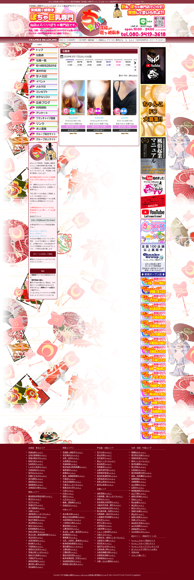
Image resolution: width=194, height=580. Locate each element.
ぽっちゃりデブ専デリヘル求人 (144, 549)
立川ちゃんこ (33, 502)
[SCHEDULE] (42, 55)
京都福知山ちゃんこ (105, 558)
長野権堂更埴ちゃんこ (106, 473)
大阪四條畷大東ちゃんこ (107, 552)
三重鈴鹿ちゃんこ (70, 552)
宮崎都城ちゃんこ (138, 478)
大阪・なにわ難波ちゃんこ (108, 561)
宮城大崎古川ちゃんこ (37, 458)
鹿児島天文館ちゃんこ (140, 455)
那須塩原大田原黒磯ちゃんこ (75, 467)
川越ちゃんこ (33, 511)
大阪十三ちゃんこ (104, 534)
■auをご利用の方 (36, 233)
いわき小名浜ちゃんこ (37, 467)
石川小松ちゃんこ (104, 452)
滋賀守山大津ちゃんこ (106, 546)
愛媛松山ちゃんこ (138, 452)
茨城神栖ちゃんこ (70, 464)
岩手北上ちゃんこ (35, 473)
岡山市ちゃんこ (137, 514)
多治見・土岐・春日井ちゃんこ (76, 531)
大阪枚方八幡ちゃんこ (106, 540)
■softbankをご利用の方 (38, 236)
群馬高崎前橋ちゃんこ (37, 517)
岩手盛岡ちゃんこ (35, 478)
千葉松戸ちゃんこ (35, 558)
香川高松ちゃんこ (138, 467)
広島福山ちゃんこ (138, 470)
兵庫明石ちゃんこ (104, 525)
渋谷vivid (135, 552)
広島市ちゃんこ (137, 487)
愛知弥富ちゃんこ (70, 525)
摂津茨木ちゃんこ (104, 543)
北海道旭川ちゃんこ (36, 470)
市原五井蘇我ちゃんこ (72, 481)
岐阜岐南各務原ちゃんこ (73, 543)
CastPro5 (137, 575)
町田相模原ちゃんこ (36, 528)
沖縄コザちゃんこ (138, 520)
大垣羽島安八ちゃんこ (72, 520)
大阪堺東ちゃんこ (104, 528)
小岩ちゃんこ (68, 490)
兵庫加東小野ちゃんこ (106, 549)
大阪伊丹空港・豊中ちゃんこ (109, 505)
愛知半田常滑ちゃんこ (72, 555)
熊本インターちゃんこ (140, 461)
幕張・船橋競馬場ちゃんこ (74, 476)
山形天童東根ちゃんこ (37, 455)
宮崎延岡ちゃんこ (138, 529)
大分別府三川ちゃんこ (140, 532)
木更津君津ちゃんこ (36, 540)
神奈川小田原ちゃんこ (37, 555)
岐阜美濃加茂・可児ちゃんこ (75, 558)
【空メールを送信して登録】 (43, 254)
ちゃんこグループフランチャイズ (145, 546)
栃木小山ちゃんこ (35, 525)
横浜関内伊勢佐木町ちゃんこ (40, 496)
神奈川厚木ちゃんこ (36, 531)
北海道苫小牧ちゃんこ (37, 487)
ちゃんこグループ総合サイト (143, 540)
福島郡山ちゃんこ (35, 481)
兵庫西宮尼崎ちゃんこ (106, 555)
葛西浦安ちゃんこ (70, 470)
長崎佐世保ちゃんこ (139, 458)
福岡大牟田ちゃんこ (139, 517)
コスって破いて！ (138, 555)
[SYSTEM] (42, 65)
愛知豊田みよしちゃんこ (73, 546)
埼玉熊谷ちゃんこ (35, 522)
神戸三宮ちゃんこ (104, 522)
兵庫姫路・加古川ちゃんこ (108, 514)
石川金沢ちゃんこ (104, 458)
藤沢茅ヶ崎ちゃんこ (36, 564)
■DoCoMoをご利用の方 (38, 231)
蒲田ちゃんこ (68, 496)
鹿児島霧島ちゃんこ (139, 464)
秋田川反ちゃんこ (35, 461)
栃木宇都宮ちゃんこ (36, 520)
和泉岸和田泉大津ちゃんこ (108, 508)
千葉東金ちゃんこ (35, 546)
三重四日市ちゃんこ (71, 528)
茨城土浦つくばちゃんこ (38, 552)
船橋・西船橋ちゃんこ (72, 502)
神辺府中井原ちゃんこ (140, 523)
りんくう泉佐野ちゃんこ (107, 531)
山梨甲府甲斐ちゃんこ (106, 470)
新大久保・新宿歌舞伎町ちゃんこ (42, 534)
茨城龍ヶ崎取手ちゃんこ (73, 452)
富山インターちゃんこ (106, 461)
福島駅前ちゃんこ (35, 484)
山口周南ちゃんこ (138, 484)
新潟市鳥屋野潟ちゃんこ (107, 476)
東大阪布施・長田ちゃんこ (108, 511)
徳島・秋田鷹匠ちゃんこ (141, 476)
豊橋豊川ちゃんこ (70, 537)
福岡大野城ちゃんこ (139, 496)
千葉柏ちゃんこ (69, 478)
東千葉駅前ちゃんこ (36, 508)
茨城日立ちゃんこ (70, 505)
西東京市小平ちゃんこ (72, 487)
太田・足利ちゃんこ (71, 458)
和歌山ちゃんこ (103, 499)
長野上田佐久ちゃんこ (106, 481)
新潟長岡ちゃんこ (104, 464)
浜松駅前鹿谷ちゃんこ (72, 561)
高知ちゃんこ (136, 499)
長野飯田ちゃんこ (104, 467)
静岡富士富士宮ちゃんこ (73, 564)
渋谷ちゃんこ (68, 493)
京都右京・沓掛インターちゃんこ (111, 537)
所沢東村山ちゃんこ (71, 455)
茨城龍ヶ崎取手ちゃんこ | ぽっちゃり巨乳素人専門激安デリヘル (85, 575)
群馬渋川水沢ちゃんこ (37, 549)
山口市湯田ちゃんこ (139, 526)
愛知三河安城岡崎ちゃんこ (74, 517)
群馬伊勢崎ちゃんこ (36, 561)
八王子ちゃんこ (69, 499)
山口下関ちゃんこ (138, 493)
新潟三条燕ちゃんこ (105, 484)
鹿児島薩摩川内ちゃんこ (141, 473)
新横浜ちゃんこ (69, 473)
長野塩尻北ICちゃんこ (106, 478)
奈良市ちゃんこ (103, 520)
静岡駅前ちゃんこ (70, 534)
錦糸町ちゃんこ (34, 543)
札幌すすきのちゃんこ (37, 476)
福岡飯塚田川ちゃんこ (140, 490)
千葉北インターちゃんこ (73, 484)
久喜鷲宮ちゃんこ (70, 461)
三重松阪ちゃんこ (70, 549)
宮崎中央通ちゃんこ (139, 511)
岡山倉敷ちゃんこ (138, 502)
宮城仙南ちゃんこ (35, 452)
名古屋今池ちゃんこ (71, 514)
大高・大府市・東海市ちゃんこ (76, 540)
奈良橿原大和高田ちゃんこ (108, 502)
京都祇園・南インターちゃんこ (110, 496)
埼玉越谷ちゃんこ (35, 567)
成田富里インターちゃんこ (39, 514)
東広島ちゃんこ (137, 505)
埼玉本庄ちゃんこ (35, 537)
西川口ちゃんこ (34, 499)
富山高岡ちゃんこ (104, 455)
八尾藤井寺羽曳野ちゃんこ (108, 517)
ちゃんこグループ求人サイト (143, 543)
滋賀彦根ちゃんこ (104, 493)
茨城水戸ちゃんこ (35, 505)
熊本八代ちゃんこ (138, 508)
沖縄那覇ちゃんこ (138, 481)
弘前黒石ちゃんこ (35, 464)
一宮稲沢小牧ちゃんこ (72, 522)
